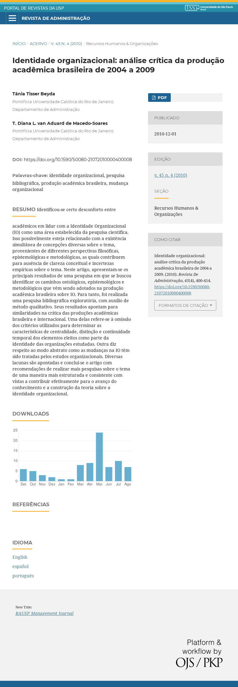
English (20, 557)
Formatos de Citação (183, 305)
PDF (161, 97)
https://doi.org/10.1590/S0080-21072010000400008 (78, 159)
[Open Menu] (12, 18)
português (23, 576)
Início (19, 43)
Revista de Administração (56, 18)
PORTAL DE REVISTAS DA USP (34, 8)
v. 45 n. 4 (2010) (66, 43)
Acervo (38, 43)
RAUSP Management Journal (44, 613)
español (20, 566)
